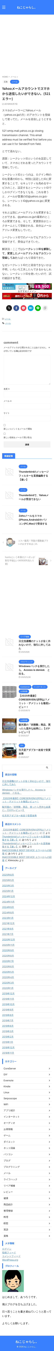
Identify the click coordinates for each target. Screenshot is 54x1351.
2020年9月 (8, 950)
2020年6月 (8, 966)
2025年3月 (8, 885)
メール (8, 319)
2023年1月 (8, 917)
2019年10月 (8, 1004)
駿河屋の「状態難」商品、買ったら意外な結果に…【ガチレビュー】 (35, 728)
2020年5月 (8, 971)
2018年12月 (8, 1047)
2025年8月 (8, 874)
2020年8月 (8, 955)
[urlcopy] (45, 308)
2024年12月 (8, 896)
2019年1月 (7, 1042)
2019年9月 (8, 1009)
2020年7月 (8, 961)
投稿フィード (9, 1252)
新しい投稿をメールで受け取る (18, 437)
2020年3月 (8, 982)
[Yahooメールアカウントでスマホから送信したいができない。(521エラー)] (31, 308)
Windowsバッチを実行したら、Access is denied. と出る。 (34, 670)
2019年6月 (8, 1025)
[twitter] (9, 308)
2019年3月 (8, 1031)
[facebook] (16, 308)
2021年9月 (8, 928)
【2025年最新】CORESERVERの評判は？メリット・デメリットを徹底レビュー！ (26, 800)
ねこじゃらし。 (27, 7)
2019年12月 (8, 993)
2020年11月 (8, 944)
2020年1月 (8, 988)
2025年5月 (8, 880)
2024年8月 (8, 912)
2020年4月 (8, 977)
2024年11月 (8, 901)
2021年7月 (7, 934)
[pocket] (23, 308)
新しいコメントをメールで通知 (18, 429)
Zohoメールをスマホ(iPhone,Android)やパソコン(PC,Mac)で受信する (33, 519)
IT (44, 832)
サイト (7, 413)
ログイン (6, 1248)
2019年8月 (8, 1015)
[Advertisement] (27, 43)
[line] (38, 308)
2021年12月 (8, 923)
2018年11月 (8, 1052)
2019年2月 (8, 1036)
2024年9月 (8, 907)
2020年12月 (8, 939)
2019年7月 (7, 1020)
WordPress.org (10, 1259)
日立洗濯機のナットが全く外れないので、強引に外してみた (35, 645)
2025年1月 (8, 890)
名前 (7, 389)
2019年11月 (8, 998)
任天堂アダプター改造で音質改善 (19, 815)
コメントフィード (11, 1256)
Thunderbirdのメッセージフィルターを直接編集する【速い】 (34, 475)
